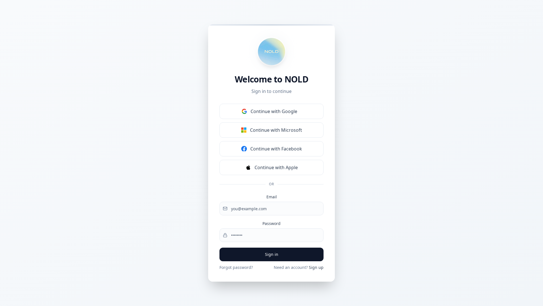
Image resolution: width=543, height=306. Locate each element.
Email (271, 196)
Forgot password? (236, 267)
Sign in (271, 254)
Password (271, 223)
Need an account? (299, 267)
